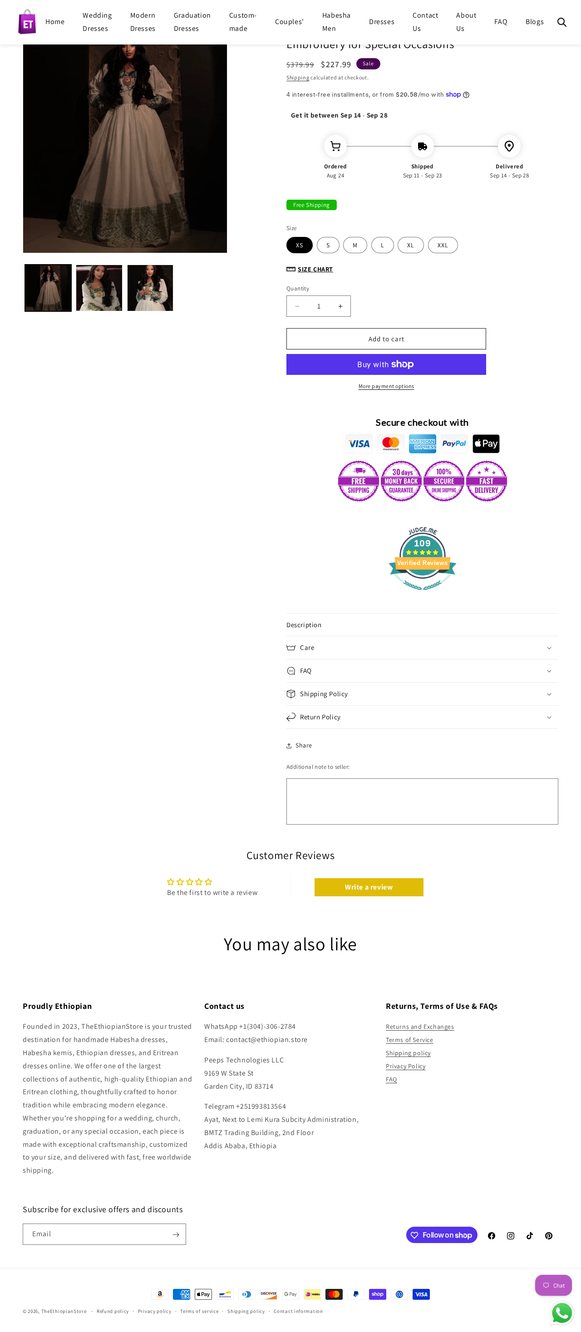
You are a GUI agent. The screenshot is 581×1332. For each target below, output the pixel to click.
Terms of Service (409, 1040)
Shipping (298, 77)
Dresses (381, 21)
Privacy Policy (405, 1066)
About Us (466, 21)
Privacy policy (155, 1310)
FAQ (500, 21)
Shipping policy (408, 1053)
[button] (422, 625)
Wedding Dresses (97, 21)
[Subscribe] (176, 1234)
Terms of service (199, 1310)
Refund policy (113, 1310)
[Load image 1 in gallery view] (48, 288)
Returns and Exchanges (420, 1027)
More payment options (386, 386)
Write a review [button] (369, 887)
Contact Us (425, 21)
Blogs (535, 21)
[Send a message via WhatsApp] (562, 1313)
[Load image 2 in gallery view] (99, 288)
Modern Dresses (143, 21)
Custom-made (243, 21)
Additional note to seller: (318, 767)
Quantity (297, 288)
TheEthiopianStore (64, 1311)
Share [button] (303, 745)
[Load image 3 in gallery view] (150, 288)
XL (410, 245)
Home (54, 21)
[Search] (562, 22)
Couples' (289, 21)
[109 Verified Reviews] (422, 595)
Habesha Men (336, 21)
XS (299, 245)
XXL (443, 245)
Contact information (298, 1310)
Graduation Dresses (192, 21)
